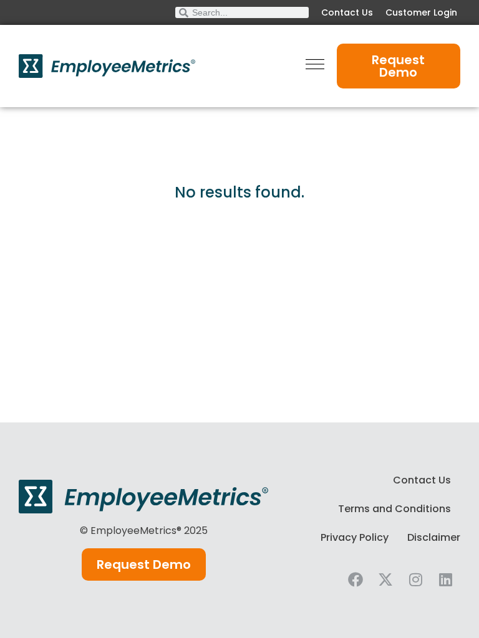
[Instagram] (415, 579)
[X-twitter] (385, 579)
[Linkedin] (445, 579)
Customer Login (421, 12)
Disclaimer (433, 537)
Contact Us (347, 12)
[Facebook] (355, 579)
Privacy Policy (355, 537)
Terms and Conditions (394, 509)
